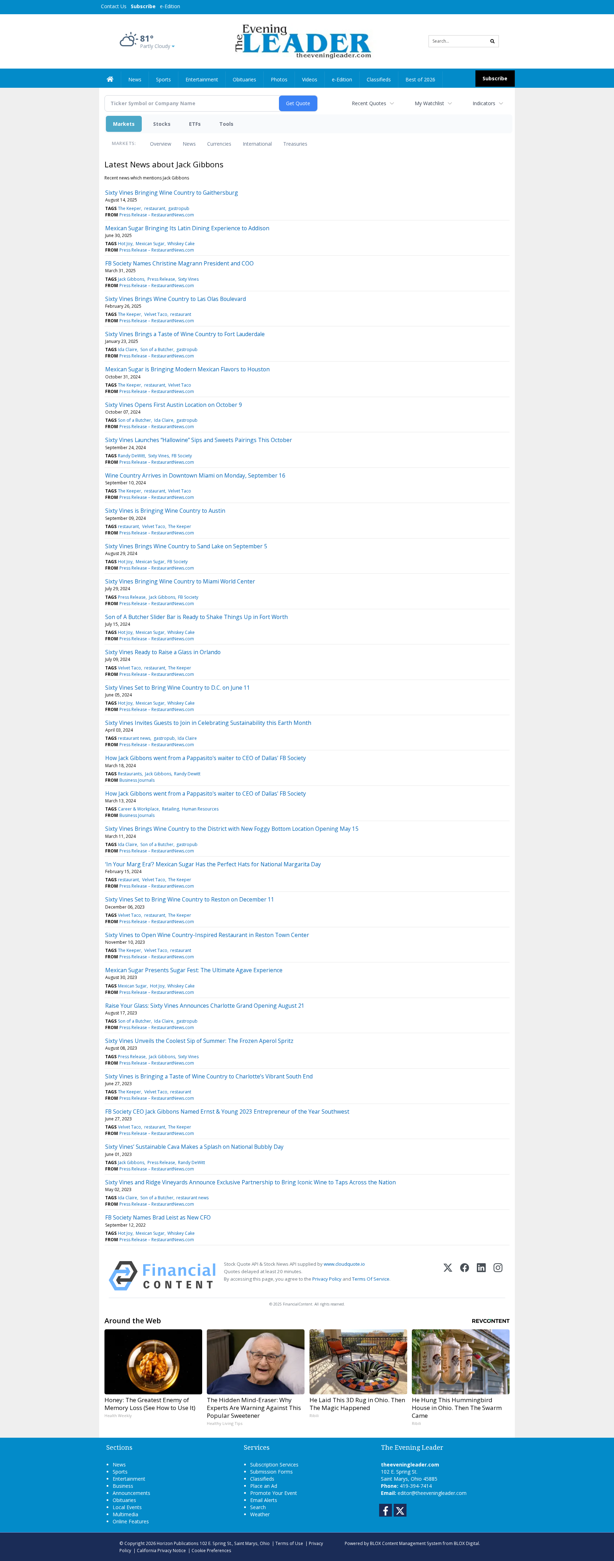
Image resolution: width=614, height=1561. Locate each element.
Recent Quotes (369, 103)
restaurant (154, 208)
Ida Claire (127, 349)
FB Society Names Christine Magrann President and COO (179, 263)
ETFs (195, 123)
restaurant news (134, 738)
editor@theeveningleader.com (432, 1493)
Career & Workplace (138, 809)
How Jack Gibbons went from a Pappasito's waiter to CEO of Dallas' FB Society (205, 758)
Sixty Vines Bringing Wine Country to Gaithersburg (171, 193)
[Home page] (301, 40)
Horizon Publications (178, 1543)
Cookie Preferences (211, 1550)
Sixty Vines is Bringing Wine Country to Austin (165, 511)
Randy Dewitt (187, 774)
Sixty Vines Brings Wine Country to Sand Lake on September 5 (186, 546)
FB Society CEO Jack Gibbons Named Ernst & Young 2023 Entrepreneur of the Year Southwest (227, 1111)
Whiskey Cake (181, 244)
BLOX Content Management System (406, 1543)
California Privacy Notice (161, 1550)
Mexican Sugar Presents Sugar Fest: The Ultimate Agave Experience (193, 970)
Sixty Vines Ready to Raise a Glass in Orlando (163, 652)
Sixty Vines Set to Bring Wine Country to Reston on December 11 (189, 899)
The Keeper (129, 208)
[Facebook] (464, 1275)
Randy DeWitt (131, 456)
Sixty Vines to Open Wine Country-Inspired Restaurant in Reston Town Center (207, 935)
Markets (124, 123)
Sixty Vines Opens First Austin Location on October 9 (173, 405)
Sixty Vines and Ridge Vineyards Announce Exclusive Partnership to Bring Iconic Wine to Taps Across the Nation (250, 1182)
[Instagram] (498, 1275)
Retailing (170, 809)
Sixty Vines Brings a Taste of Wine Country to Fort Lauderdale (185, 334)
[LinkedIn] (481, 1275)
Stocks (162, 123)
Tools (226, 123)
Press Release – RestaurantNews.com (156, 215)
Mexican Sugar (150, 244)
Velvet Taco (155, 314)
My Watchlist (429, 103)
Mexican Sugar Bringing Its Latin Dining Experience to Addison (187, 228)
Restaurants (130, 774)
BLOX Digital (466, 1543)
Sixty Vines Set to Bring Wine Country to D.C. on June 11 (177, 687)
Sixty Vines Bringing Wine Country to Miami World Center (180, 581)
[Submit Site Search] (492, 41)
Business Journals (137, 780)
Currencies (219, 143)
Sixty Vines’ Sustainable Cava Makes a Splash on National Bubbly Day (194, 1147)
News (189, 143)
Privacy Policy (326, 1279)
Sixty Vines (188, 279)
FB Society (182, 456)
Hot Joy (125, 244)
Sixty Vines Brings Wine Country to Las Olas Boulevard (175, 299)
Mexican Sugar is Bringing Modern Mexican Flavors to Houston (187, 369)
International (257, 143)
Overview (160, 143)
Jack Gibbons (131, 279)
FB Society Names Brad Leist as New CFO (158, 1217)
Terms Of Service (370, 1279)
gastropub (178, 208)
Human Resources (200, 809)
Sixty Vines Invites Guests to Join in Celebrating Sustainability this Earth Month (208, 723)
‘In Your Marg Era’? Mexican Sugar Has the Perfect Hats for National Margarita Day (213, 864)
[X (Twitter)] (448, 1275)
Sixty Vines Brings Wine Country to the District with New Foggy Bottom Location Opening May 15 (232, 829)
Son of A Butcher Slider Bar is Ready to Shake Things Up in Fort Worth (196, 617)
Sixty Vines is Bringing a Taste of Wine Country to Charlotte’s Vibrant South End (209, 1076)
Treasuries (295, 143)
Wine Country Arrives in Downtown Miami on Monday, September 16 (195, 475)
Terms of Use (289, 1543)
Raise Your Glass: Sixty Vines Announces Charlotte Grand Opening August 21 (205, 1006)
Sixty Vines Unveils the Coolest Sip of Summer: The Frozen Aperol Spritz (199, 1041)
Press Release (161, 279)
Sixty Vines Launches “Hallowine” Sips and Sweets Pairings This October (198, 440)
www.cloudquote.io (344, 1264)
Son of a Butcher (156, 349)
